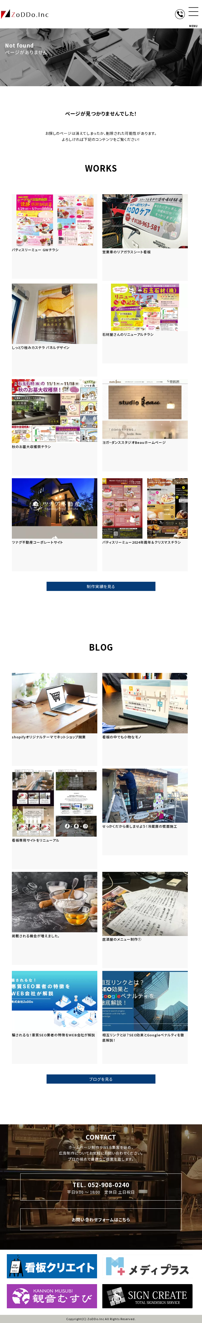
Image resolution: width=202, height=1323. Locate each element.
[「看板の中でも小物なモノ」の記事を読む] (145, 719)
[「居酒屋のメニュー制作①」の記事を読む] (145, 920)
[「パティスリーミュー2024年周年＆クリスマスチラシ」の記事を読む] (145, 524)
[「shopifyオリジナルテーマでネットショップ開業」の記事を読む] (54, 719)
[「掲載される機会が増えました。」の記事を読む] (54, 918)
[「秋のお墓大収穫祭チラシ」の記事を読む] (54, 427)
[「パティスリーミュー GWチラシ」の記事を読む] (54, 236)
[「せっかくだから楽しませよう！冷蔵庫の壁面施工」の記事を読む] (145, 812)
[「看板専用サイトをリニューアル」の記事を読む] (54, 819)
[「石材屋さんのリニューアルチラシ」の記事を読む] (145, 323)
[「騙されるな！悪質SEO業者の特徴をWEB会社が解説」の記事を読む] (54, 1017)
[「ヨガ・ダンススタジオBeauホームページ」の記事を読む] (145, 425)
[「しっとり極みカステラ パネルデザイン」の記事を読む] (54, 330)
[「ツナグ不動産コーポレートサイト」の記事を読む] (54, 524)
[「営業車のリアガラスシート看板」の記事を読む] (145, 237)
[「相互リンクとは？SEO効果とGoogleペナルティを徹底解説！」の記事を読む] (145, 1017)
